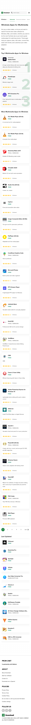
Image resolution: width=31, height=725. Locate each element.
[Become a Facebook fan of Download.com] (3, 710)
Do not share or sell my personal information (13, 698)
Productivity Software (21, 19)
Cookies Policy (5, 695)
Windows (3, 19)
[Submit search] (11, 12)
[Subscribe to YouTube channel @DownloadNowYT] (10, 710)
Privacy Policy (5, 690)
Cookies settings (6, 701)
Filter (2, 49)
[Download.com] (5, 13)
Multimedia (12, 19)
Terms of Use (5, 693)
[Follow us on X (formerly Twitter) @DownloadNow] (6, 710)
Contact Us (5, 678)
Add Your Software (6, 675)
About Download (6, 673)
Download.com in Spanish (8, 681)
